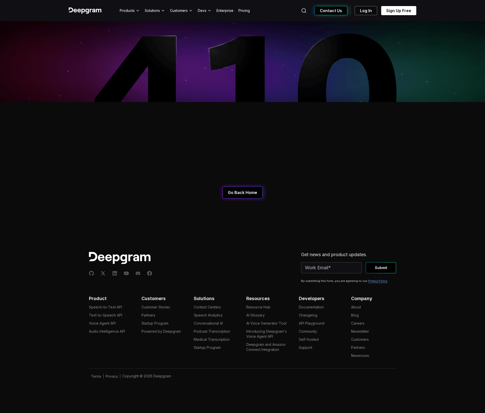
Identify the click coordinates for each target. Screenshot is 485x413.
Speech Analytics (208, 315)
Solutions (152, 10)
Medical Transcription (212, 339)
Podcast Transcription (212, 331)
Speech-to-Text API (105, 307)
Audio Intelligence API (107, 331)
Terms (96, 376)
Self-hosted (309, 339)
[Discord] (137, 273)
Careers (358, 323)
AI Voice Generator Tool (266, 323)
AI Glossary (255, 315)
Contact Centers (207, 307)
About (356, 307)
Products (127, 10)
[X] (103, 273)
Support (305, 347)
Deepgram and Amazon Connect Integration (266, 347)
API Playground (311, 323)
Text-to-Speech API (105, 315)
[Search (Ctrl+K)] (303, 10)
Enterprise (224, 10)
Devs (202, 10)
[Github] (91, 273)
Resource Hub (258, 307)
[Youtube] (126, 273)
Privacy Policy (377, 281)
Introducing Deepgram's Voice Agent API (266, 333)
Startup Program (154, 323)
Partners (148, 315)
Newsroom (360, 355)
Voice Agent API (102, 323)
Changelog (308, 315)
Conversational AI (208, 323)
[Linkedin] (114, 273)
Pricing (244, 10)
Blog (355, 315)
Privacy (112, 376)
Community (308, 331)
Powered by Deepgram (161, 331)
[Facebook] (149, 273)
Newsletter (360, 331)
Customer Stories (155, 307)
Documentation (311, 307)
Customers (179, 10)
